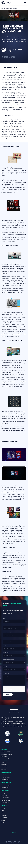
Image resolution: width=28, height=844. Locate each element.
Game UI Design (4, 764)
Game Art (4, 805)
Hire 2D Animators (5, 797)
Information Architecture (6, 751)
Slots (2, 818)
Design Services (6, 782)
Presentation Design (5, 779)
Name (4, 618)
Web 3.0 (3, 820)
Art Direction (3, 762)
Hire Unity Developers (5, 798)
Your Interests (5, 638)
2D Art (2, 810)
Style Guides (3, 767)
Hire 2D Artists (4, 795)
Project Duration (6, 645)
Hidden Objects (4, 815)
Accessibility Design (5, 758)
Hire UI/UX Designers (5, 792)
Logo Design (3, 808)
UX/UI (2, 812)
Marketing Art (4, 775)
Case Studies (8, 6)
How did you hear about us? (8, 659)
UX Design (4, 749)
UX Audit (3, 752)
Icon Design (3, 806)
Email (4, 625)
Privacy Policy (23, 838)
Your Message (6, 673)
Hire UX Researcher (5, 802)
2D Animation (4, 774)
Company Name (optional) (8, 632)
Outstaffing (5, 790)
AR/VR (2, 822)
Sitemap (14, 832)
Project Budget (6, 652)
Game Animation (6, 772)
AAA (2, 813)
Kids (2, 824)
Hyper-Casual (4, 817)
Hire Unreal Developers (5, 800)
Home (2, 6)
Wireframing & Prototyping (6, 754)
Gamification (3, 769)
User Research (4, 756)
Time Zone (5, 666)
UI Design (4, 761)
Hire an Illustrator (4, 793)
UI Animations (4, 766)
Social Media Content (5, 777)
